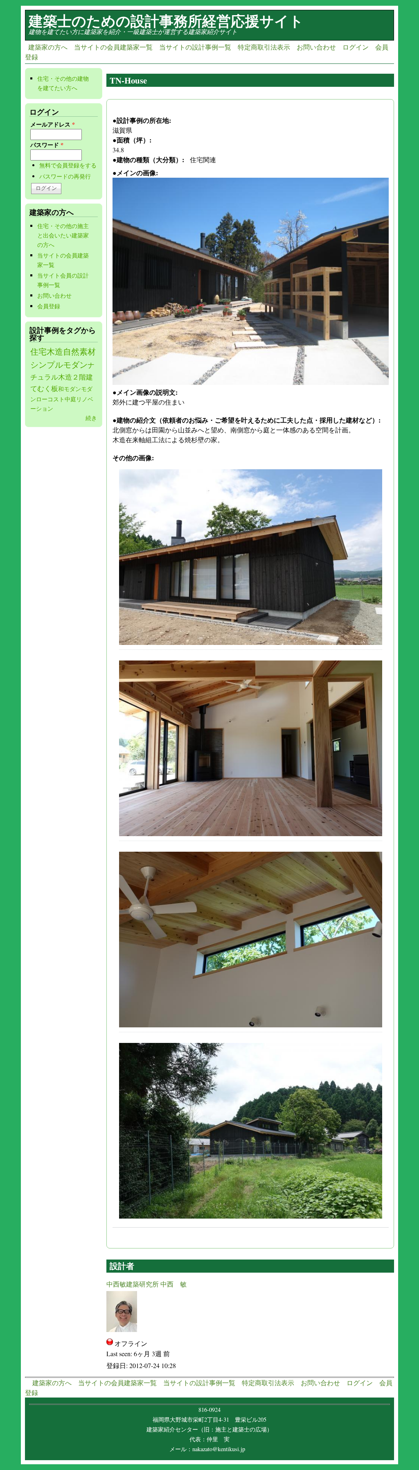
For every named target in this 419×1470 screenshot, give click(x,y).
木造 (55, 351)
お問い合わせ (316, 47)
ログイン (355, 47)
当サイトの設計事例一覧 (195, 47)
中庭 (70, 399)
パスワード (46, 144)
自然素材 (79, 351)
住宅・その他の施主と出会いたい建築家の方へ (63, 235)
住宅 (38, 351)
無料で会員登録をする (68, 165)
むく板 (47, 388)
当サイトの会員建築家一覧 (113, 47)
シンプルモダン (59, 364)
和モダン (69, 389)
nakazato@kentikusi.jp (221, 1449)
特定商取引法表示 (264, 47)
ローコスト (50, 399)
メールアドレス (52, 124)
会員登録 (48, 306)
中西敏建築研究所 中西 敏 (146, 1284)
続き (91, 418)
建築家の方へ (48, 47)
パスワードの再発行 (65, 176)
